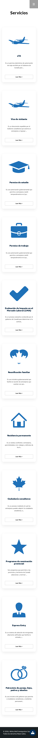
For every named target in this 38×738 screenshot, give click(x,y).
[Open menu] (34, 4)
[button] (19, 54)
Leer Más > (19, 77)
